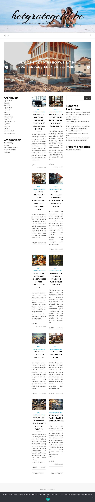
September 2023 (9, 133)
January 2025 (8, 119)
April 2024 (7, 128)
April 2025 (7, 112)
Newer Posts (56, 473)
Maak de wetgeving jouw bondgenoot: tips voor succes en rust (38, 200)
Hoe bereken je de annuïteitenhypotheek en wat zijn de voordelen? (77, 121)
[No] (93, 497)
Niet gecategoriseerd (47, 58)
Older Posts (38, 473)
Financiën (6, 145)
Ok (48, 499)
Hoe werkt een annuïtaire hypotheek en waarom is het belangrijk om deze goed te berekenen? (78, 114)
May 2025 (7, 110)
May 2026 (7, 105)
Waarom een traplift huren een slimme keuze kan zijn (56, 279)
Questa (35, 165)
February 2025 (8, 117)
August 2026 (8, 101)
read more (47, 75)
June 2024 (7, 126)
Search (88, 98)
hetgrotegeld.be (47, 15)
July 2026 (7, 103)
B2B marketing (8, 143)
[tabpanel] (47, 67)
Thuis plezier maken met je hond (56, 354)
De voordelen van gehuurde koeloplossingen (57, 418)
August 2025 (8, 108)
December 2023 (9, 131)
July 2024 (7, 124)
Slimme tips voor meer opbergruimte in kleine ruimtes (39, 423)
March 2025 (7, 114)
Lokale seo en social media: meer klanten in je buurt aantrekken (56, 120)
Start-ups (7, 152)
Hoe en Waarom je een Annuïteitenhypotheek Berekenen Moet (77, 133)
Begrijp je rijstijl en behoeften (39, 354)
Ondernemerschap (10, 150)
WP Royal (51, 489)
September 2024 (9, 121)
